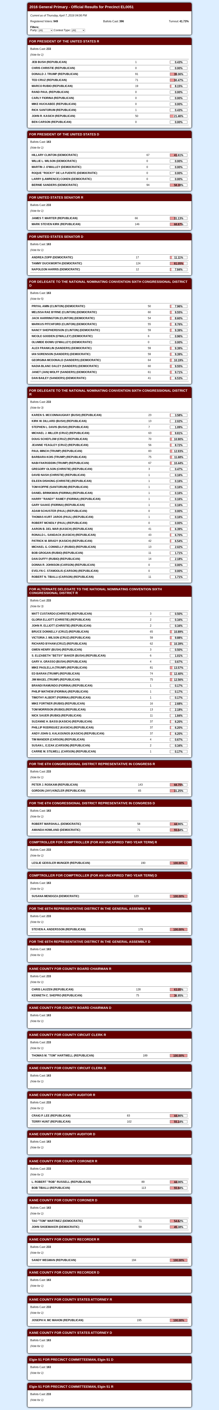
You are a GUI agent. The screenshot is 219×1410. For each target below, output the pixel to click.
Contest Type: (62, 30)
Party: (33, 30)
